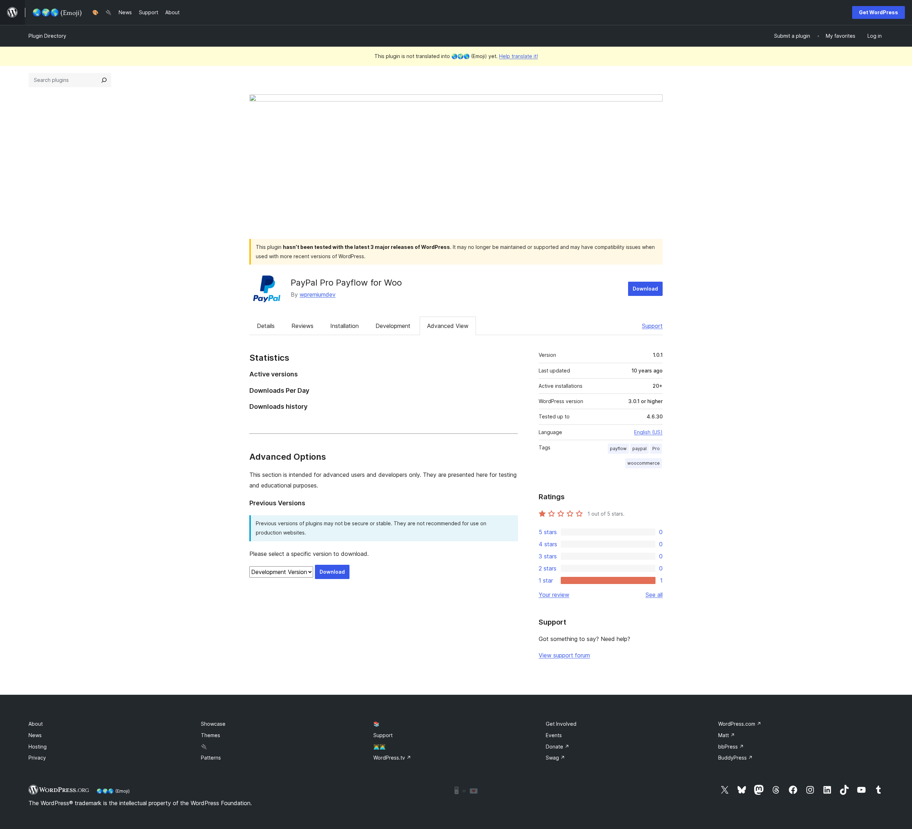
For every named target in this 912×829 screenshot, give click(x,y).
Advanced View (447, 325)
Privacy (37, 758)
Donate (557, 747)
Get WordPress (878, 12)
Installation (344, 325)
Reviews (302, 325)
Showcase (213, 724)
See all (654, 594)
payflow (618, 448)
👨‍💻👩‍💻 (379, 747)
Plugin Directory (47, 36)
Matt (726, 735)
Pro (656, 448)
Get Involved (561, 724)
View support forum (564, 655)
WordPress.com (739, 724)
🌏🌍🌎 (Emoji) (113, 791)
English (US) (648, 432)
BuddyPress (735, 758)
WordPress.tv (392, 758)
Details (266, 325)
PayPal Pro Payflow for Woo (346, 282)
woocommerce (643, 463)
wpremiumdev (318, 294)
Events (554, 735)
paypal (639, 448)
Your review (554, 594)
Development (392, 325)
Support (652, 325)
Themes (210, 735)
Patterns (211, 758)
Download (645, 289)
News (35, 735)
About (35, 724)
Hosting (37, 747)
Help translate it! (518, 56)
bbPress (731, 747)
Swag (555, 758)
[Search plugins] (104, 80)
